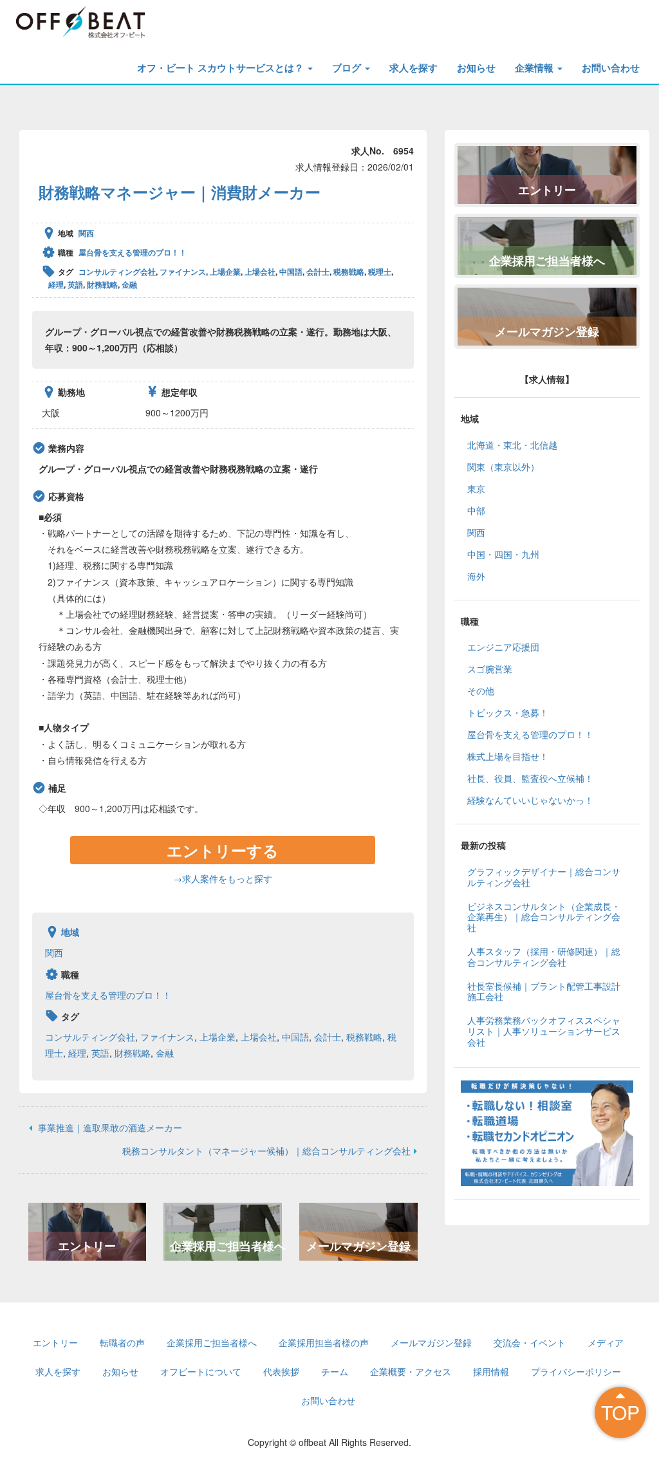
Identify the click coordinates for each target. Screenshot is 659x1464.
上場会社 (260, 271)
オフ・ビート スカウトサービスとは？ (221, 67)
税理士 (379, 271)
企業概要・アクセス (410, 1371)
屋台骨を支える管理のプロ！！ (133, 252)
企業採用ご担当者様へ (226, 1245)
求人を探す (413, 67)
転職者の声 (122, 1342)
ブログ (348, 67)
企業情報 (535, 67)
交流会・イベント (530, 1342)
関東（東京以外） (503, 466)
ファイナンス (183, 271)
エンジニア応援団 (503, 646)
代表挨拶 (281, 1371)
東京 (476, 488)
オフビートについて (200, 1371)
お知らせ (476, 67)
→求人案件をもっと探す (222, 878)
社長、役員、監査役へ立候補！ (530, 778)
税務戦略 (348, 271)
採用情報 (491, 1371)
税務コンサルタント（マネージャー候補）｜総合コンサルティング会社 (266, 1150)
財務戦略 (102, 284)
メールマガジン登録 (358, 1245)
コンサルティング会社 (117, 271)
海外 (476, 576)
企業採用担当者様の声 (324, 1342)
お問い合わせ (611, 67)
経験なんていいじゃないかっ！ (530, 799)
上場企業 (225, 271)
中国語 (290, 271)
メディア (606, 1342)
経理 (56, 284)
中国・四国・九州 (503, 554)
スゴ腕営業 (489, 668)
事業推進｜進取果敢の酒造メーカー (108, 1127)
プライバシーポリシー (576, 1371)
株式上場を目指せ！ (507, 756)
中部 (476, 510)
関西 (86, 233)
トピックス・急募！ (507, 712)
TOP (620, 1412)
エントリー (87, 1245)
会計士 (318, 271)
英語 (75, 284)
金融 (129, 284)
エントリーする (223, 850)
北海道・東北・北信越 (512, 444)
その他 (480, 690)
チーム (334, 1371)
